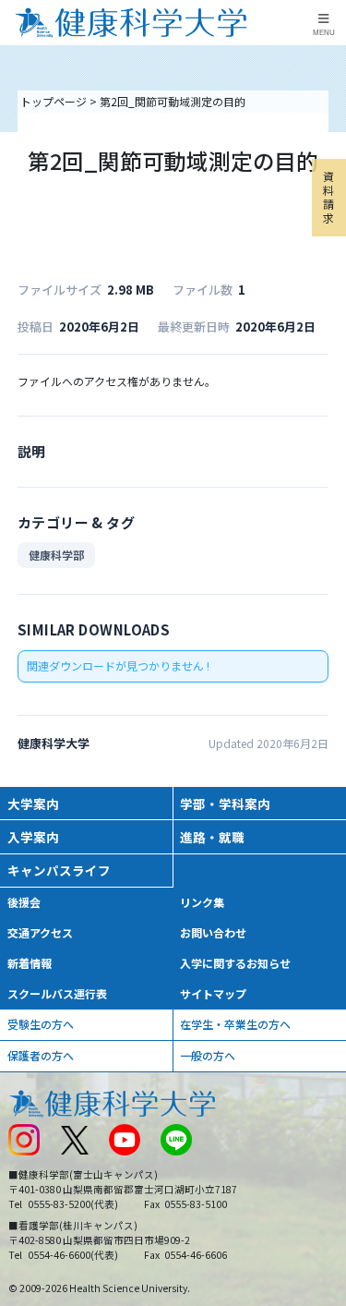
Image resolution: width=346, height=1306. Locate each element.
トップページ (53, 101)
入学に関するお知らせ (235, 963)
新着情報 (29, 963)
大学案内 (33, 803)
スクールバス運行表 (57, 993)
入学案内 (33, 837)
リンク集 (202, 902)
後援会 (24, 902)
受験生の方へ (40, 1024)
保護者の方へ (40, 1055)
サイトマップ (213, 993)
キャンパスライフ (59, 870)
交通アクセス (40, 932)
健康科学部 (56, 554)
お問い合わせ (213, 932)
